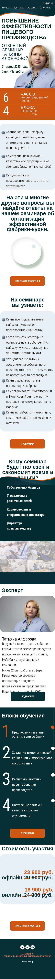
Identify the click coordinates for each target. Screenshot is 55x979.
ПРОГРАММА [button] (27, 443)
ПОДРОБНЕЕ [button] (27, 696)
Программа (32, 7)
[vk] (22, 947)
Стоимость (45, 7)
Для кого (18, 7)
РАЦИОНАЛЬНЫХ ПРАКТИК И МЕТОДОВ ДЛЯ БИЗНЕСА (27, 956)
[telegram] (27, 947)
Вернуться (26, 962)
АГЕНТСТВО (27, 954)
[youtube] (32, 947)
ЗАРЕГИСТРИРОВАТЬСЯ (27, 281)
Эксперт (6, 7)
